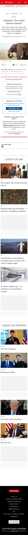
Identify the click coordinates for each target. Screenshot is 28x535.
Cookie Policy (14, 506)
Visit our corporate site (19, 529)
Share (5, 64)
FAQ (14, 511)
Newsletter (24, 64)
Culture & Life (14, 13)
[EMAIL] (3, 147)
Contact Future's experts (14, 499)
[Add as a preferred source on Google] (14, 522)
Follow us (16, 64)
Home (7, 13)
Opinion (14, 17)
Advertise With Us (14, 509)
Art (20, 13)
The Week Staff (8, 36)
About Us (14, 496)
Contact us (17, 133)
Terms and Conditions (14, 501)
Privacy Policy (14, 504)
